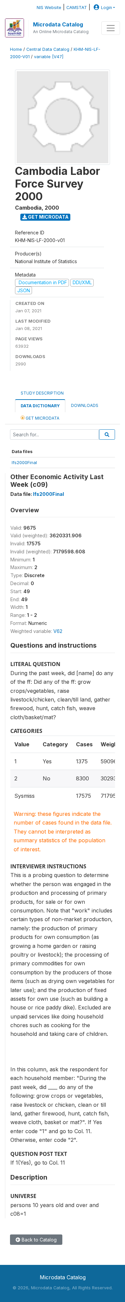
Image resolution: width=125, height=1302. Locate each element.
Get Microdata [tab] (42, 418)
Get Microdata (48, 217)
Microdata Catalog (58, 24)
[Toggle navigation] (110, 28)
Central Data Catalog (47, 49)
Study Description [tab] (42, 393)
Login (106, 7)
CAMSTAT (76, 7)
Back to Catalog (38, 1239)
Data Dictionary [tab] (40, 405)
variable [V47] (48, 56)
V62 (57, 631)
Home (16, 49)
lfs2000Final (24, 462)
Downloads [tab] (84, 405)
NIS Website (49, 7)
